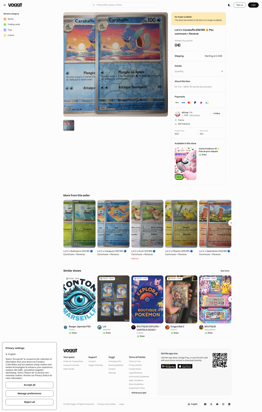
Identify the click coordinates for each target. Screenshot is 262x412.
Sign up (239, 5)
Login (253, 5)
